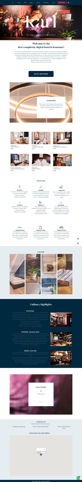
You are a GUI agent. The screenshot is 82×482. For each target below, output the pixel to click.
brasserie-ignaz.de (37, 326)
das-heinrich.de (34, 363)
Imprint (33, 481)
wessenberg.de (34, 345)
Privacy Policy (38, 481)
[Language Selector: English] (69, 2)
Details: (33, 148)
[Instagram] (78, 243)
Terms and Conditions (45, 481)
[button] (20, 138)
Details (54, 148)
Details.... (12, 148)
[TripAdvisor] (78, 239)
